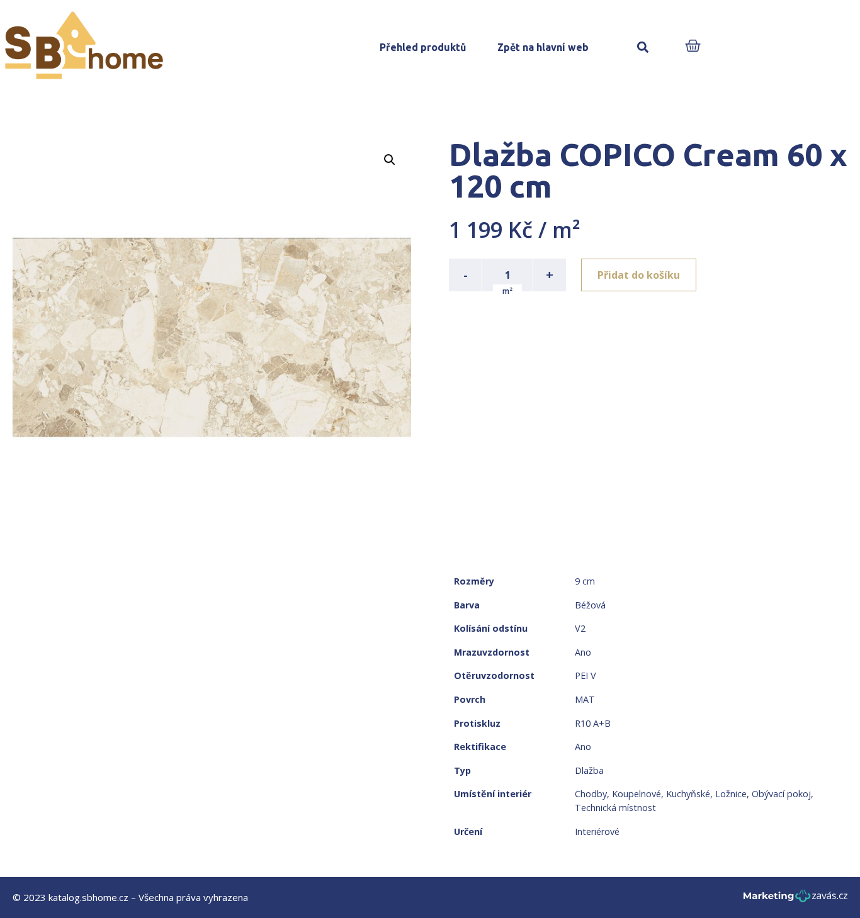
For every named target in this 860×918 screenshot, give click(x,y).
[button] (643, 47)
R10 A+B (593, 723)
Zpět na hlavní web (543, 47)
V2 (580, 628)
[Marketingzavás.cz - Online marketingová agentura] (795, 899)
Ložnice (731, 794)
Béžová (590, 605)
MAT (585, 699)
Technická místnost (615, 808)
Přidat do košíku (638, 275)
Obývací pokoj (781, 794)
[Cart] (693, 47)
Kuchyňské (688, 794)
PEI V (585, 675)
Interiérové (597, 831)
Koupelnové (636, 794)
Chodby (591, 794)
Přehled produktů (423, 47)
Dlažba (589, 770)
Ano (583, 652)
